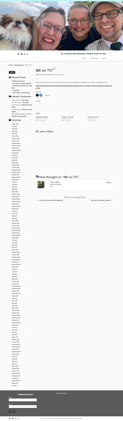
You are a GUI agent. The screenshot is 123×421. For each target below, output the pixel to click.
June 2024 (14, 184)
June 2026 (14, 129)
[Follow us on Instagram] (28, 54)
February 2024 (15, 194)
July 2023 (14, 211)
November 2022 (16, 230)
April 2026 (14, 133)
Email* (10, 404)
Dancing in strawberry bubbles (101, 200)
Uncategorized (19, 65)
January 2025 (15, 167)
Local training (94, 58)
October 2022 (15, 233)
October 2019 (15, 320)
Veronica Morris (47, 74)
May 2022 (14, 245)
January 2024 (15, 196)
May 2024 (14, 187)
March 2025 (15, 162)
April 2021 (14, 276)
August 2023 (15, 208)
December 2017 (16, 373)
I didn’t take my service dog (21, 93)
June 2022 (14, 242)
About (104, 58)
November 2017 (16, 376)
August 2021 (15, 267)
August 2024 (15, 179)
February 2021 (15, 281)
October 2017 (15, 378)
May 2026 (14, 131)
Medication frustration (42, 117)
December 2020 (16, 286)
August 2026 (15, 124)
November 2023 (16, 201)
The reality (15, 90)
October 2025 (15, 148)
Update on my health (68, 117)
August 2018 (15, 354)
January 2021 (15, 284)
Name (10, 397)
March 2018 (15, 366)
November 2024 (16, 172)
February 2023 (15, 223)
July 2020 (14, 298)
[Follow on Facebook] (19, 54)
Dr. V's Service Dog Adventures (51, 418)
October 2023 (15, 204)
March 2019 (15, 337)
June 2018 (14, 359)
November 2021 (16, 259)
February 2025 (15, 165)
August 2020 (15, 296)
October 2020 (15, 291)
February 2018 (15, 368)
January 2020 (15, 313)
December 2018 (16, 344)
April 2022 (14, 247)
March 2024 (15, 192)
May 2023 (14, 216)
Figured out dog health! (19, 116)
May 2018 (14, 361)
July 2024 (14, 182)
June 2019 (14, 330)
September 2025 (16, 150)
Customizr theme (78, 418)
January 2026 (15, 141)
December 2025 (16, 143)
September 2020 (16, 293)
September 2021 (16, 264)
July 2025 (14, 155)
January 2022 (15, 255)
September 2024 (16, 177)
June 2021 (14, 271)
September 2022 (16, 235)
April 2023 (14, 218)
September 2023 (16, 206)
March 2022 (15, 250)
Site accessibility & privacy (61, 393)
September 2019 (16, 322)
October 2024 (15, 175)
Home (84, 58)
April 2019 (14, 334)
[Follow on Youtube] (22, 54)
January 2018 (15, 371)
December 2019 (16, 315)
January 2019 (15, 342)
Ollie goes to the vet (93, 117)
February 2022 (15, 252)
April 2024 (14, 189)
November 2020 (16, 288)
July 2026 (14, 126)
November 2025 (16, 145)
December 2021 (16, 257)
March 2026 (15, 136)
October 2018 (15, 349)
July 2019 (14, 327)
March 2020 (15, 308)
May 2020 (14, 303)
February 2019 (15, 339)
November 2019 (16, 318)
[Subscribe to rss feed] (25, 54)
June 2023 (14, 213)
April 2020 (14, 305)
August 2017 (15, 383)
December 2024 (16, 170)
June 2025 (14, 158)
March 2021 (15, 279)
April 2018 (14, 364)
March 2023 (15, 221)
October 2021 (15, 262)
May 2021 (14, 274)
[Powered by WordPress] (65, 418)
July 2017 (14, 385)
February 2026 (15, 138)
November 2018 (16, 347)
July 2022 (14, 240)
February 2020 (15, 310)
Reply (109, 182)
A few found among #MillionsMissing (50, 200)
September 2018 (16, 351)
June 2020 (14, 301)
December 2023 (16, 199)
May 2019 (14, 332)
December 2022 (16, 228)
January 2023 (15, 225)
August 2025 (15, 153)
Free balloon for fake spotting (21, 83)
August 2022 (15, 238)
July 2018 (14, 356)
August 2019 (15, 325)
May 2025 (14, 160)
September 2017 (16, 381)
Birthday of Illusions (18, 81)
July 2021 (14, 269)
